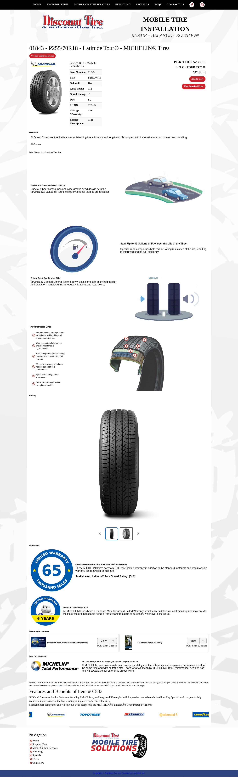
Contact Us (175, 4)
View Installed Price (193, 86)
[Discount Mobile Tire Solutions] (72, 21)
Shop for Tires (57, 4)
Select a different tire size (43, 56)
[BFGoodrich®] (114, 714)
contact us (61, 685)
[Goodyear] (182, 714)
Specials (142, 4)
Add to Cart (197, 79)
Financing (122, 4)
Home (37, 4)
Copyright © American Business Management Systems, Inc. (119, 773)
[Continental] (148, 714)
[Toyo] (70, 714)
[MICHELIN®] (36, 714)
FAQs (157, 4)
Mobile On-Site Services (92, 4)
